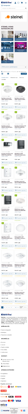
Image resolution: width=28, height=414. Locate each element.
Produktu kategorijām (6, 330)
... (13, 307)
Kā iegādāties (4, 373)
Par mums (3, 342)
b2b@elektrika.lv (6, 366)
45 (15, 307)
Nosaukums (13, 77)
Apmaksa (3, 376)
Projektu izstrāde (5, 347)
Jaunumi (3, 344)
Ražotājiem (3, 332)
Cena (20, 77)
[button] (25, 307)
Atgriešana (3, 381)
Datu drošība (4, 349)
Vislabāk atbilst (4, 77)
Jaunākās (3, 79)
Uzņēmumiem (4, 352)
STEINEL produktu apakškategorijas (9, 66)
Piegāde (3, 378)
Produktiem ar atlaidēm (6, 335)
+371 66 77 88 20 (5, 363)
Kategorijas (6, 5)
